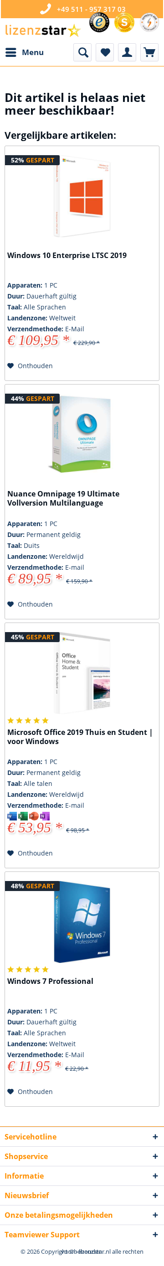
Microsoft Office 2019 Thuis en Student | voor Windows (80, 737)
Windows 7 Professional (50, 981)
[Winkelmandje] (149, 52)
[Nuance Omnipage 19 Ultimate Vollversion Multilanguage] (82, 435)
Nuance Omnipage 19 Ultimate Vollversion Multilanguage (63, 498)
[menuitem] (24, 52)
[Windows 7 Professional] (82, 922)
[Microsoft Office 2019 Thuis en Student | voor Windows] (82, 673)
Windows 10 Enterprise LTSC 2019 (67, 255)
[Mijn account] (127, 52)
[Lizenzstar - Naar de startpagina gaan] (43, 31)
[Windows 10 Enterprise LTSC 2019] (82, 196)
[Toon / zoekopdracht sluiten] (82, 52)
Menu (33, 52)
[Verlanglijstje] (105, 52)
